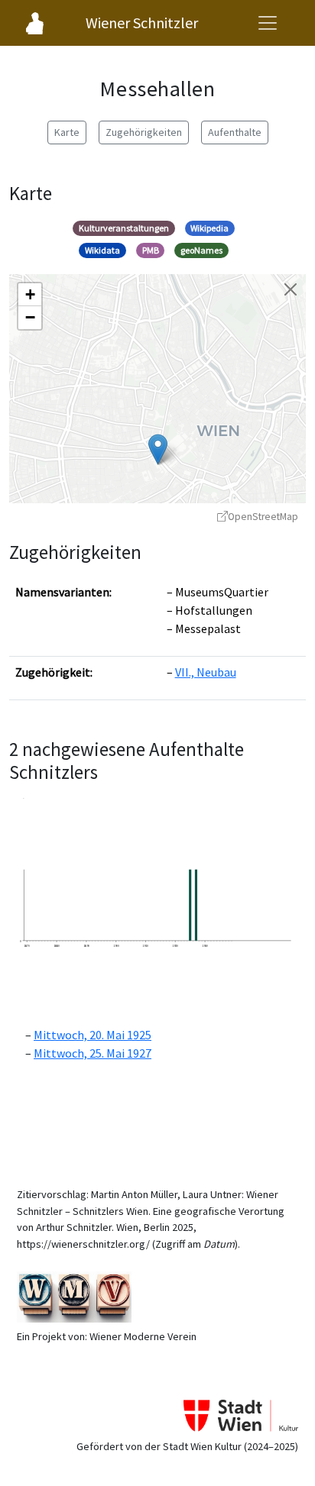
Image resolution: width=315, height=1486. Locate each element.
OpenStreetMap (263, 516)
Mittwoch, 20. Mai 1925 (92, 1034)
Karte (67, 132)
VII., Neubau (205, 672)
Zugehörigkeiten (144, 132)
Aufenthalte (234, 132)
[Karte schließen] (290, 289)
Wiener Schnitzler (142, 22)
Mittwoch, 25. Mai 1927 (92, 1053)
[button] (157, 449)
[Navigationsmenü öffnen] (267, 23)
